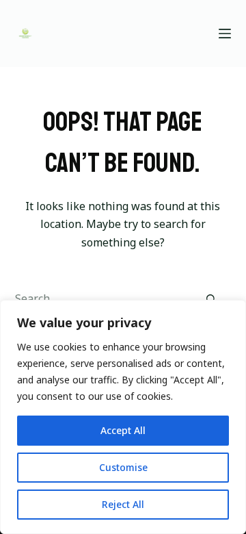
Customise (123, 467)
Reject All (123, 504)
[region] (123, 417)
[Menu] (225, 33)
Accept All (123, 430)
